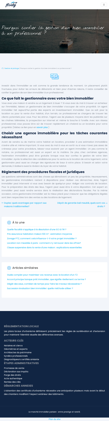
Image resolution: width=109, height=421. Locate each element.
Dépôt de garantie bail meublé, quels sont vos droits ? (81, 204)
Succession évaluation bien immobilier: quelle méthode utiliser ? (40, 288)
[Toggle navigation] (104, 5)
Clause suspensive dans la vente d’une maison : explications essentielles (44, 247)
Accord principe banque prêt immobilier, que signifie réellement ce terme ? (46, 279)
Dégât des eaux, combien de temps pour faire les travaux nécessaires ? (44, 283)
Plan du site (54, 419)
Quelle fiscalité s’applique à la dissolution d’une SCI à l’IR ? (36, 229)
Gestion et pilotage (12, 68)
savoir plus (42, 127)
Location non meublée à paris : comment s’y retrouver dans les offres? (44, 243)
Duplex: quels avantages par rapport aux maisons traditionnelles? (25, 204)
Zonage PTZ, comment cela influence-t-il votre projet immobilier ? (42, 238)
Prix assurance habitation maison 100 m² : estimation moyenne (39, 234)
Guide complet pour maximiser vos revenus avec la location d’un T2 (42, 274)
